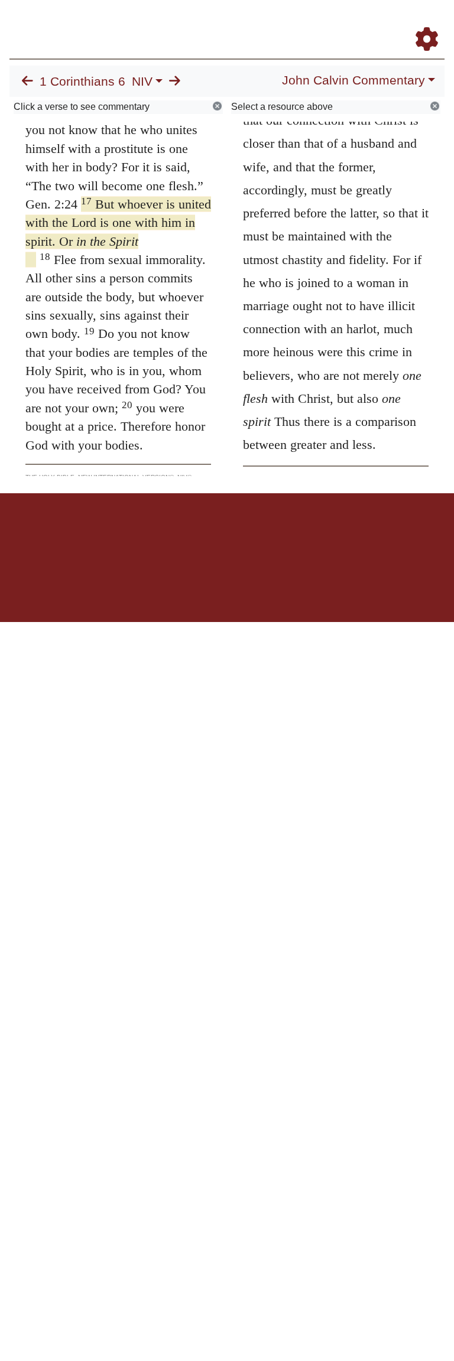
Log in (128, 534)
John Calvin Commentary (353, 80)
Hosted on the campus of (167, 587)
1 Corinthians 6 (82, 81)
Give (328, 534)
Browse (180, 534)
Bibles (204, 534)
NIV (142, 81)
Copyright (252, 534)
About (225, 534)
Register (153, 534)
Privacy (280, 534)
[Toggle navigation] (432, 23)
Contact (305, 534)
